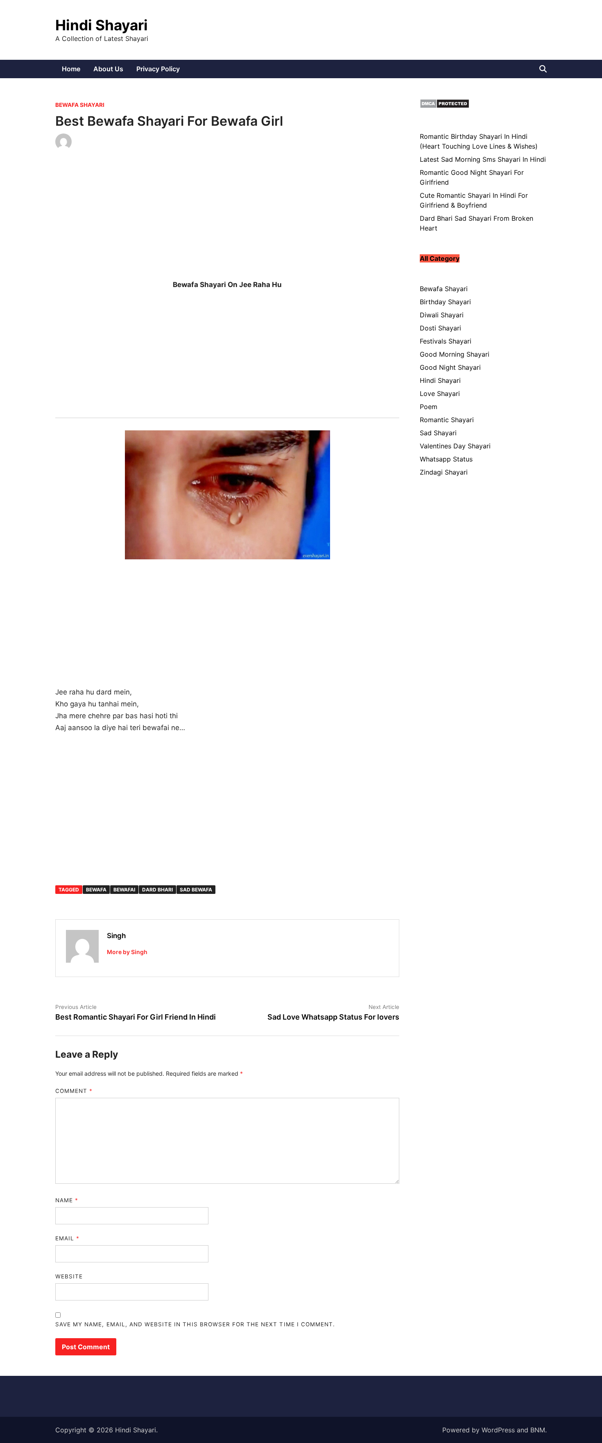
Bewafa (96, 890)
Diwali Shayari (442, 315)
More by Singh (127, 951)
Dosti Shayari (440, 328)
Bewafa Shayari (79, 105)
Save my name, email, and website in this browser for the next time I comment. (195, 1324)
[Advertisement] (227, 221)
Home (71, 69)
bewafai (124, 890)
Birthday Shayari (445, 302)
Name (66, 1200)
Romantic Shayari (447, 420)
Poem (428, 407)
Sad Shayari (438, 433)
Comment (74, 1091)
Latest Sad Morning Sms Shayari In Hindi (483, 159)
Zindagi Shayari (444, 472)
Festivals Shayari (445, 341)
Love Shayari (440, 393)
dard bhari (157, 890)
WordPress (498, 1430)
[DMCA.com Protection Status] (444, 106)
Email (67, 1238)
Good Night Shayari (450, 367)
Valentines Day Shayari (455, 446)
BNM (537, 1430)
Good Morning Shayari (454, 354)
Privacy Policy (158, 69)
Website (69, 1276)
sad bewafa (196, 890)
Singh (116, 936)
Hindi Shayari (101, 25)
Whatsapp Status (446, 459)
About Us (108, 69)
